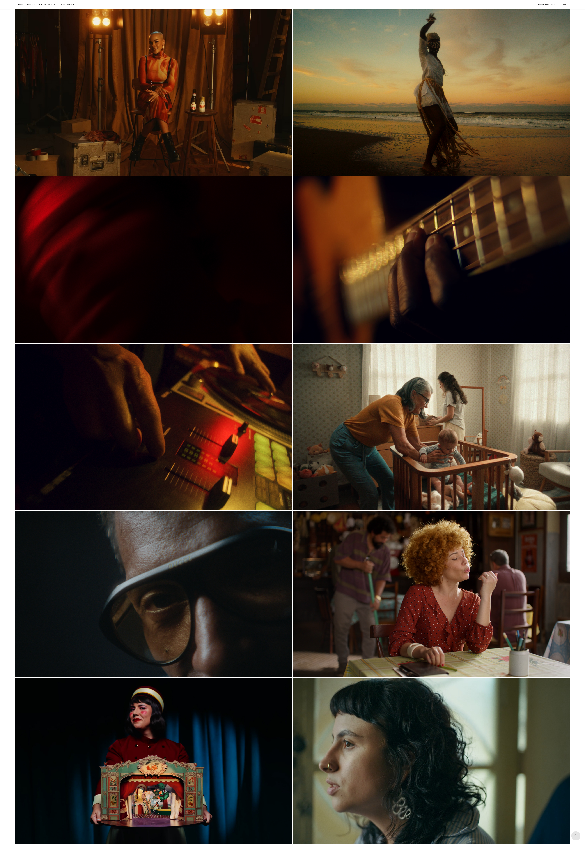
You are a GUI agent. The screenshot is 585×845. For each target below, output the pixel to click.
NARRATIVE (31, 5)
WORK (20, 5)
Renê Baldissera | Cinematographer (552, 4)
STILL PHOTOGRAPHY (47, 5)
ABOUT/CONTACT (67, 5)
